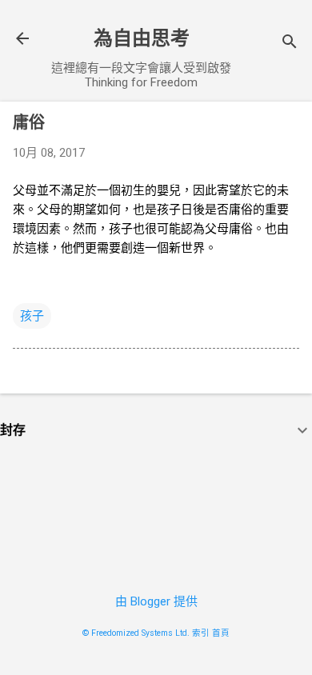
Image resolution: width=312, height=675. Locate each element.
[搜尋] (289, 43)
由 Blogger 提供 (156, 601)
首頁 (221, 633)
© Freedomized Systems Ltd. (136, 633)
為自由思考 (142, 38)
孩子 (32, 316)
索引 (201, 633)
